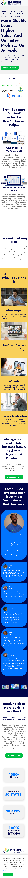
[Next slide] (24, 687)
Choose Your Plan (10, 68)
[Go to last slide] (3, 687)
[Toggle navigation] (25, 3)
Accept (8, 874)
